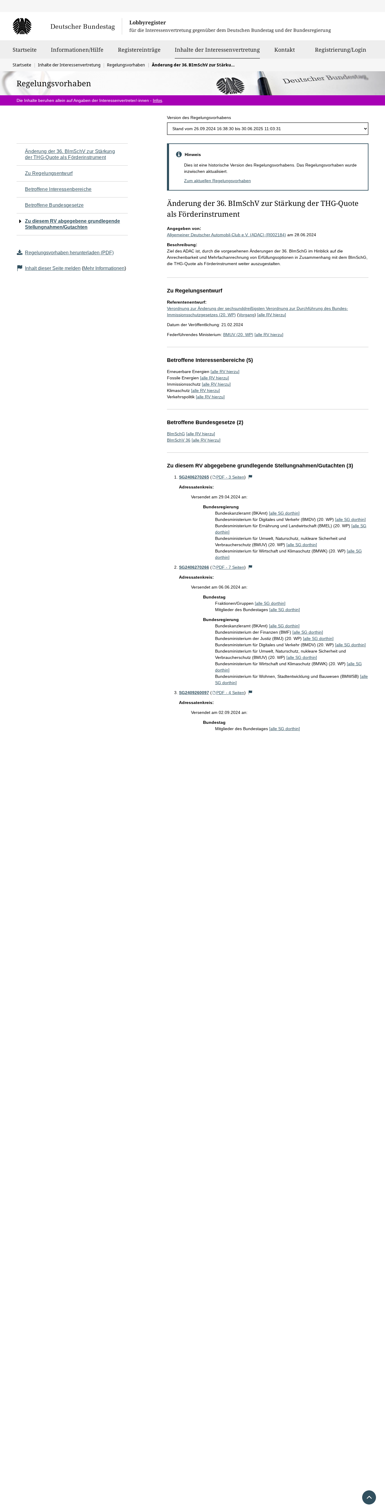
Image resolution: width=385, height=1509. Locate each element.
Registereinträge (139, 49)
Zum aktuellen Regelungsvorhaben (217, 180)
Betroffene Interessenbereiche (58, 189)
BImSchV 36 (178, 440)
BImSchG (176, 433)
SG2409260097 (194, 692)
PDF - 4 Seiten (230, 692)
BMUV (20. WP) (238, 334)
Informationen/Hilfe (77, 49)
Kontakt (284, 49)
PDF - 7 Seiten (230, 567)
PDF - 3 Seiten (230, 477)
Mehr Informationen (104, 268)
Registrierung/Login (340, 49)
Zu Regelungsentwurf (49, 173)
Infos (157, 100)
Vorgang (246, 314)
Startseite (25, 49)
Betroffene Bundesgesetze (54, 205)
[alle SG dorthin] (284, 513)
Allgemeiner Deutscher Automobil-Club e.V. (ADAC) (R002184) (226, 234)
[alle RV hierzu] (271, 314)
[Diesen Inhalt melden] (251, 477)
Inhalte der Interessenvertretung (217, 49)
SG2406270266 (194, 567)
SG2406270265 (194, 477)
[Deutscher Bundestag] (67, 26)
